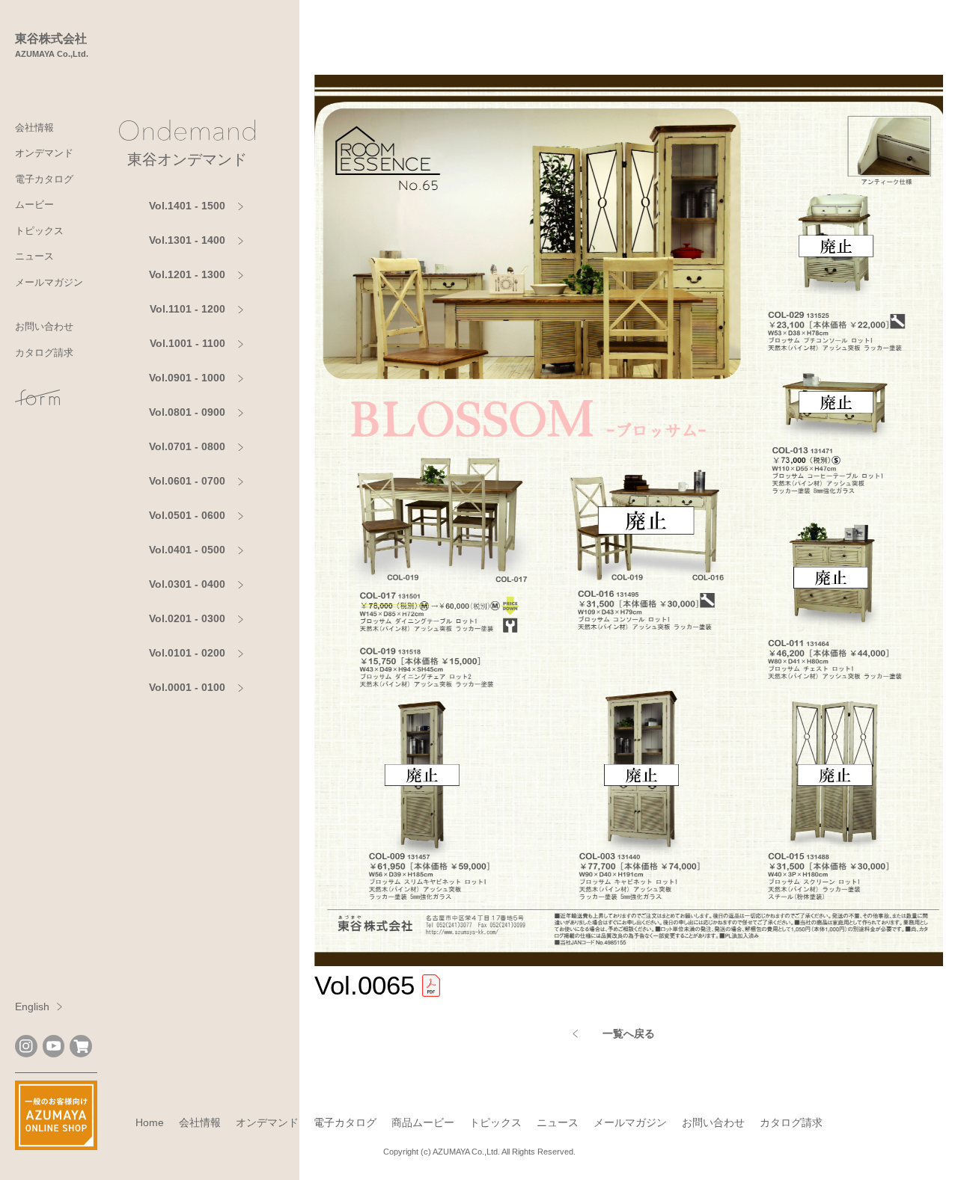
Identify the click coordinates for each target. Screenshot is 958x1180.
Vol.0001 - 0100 (187, 687)
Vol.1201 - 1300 (187, 274)
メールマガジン (49, 282)
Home (149, 1122)
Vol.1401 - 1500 (187, 206)
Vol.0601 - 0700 (187, 481)
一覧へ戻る (628, 1033)
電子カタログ (44, 179)
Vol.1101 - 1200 (187, 309)
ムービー (34, 204)
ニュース (34, 256)
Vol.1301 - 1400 (187, 240)
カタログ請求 (44, 352)
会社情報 (34, 127)
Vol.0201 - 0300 (187, 618)
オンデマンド (44, 153)
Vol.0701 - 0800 (187, 446)
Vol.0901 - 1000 (187, 378)
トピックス (39, 230)
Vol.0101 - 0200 (187, 653)
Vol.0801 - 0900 (187, 412)
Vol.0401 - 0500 (187, 550)
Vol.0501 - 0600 (187, 515)
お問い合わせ (44, 326)
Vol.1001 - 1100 (187, 343)
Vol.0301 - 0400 (187, 584)
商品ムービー (422, 1122)
